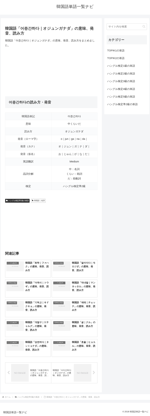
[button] (143, 26)
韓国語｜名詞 (39, 201)
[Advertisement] (51, 72)
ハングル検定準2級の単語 (18, 201)
